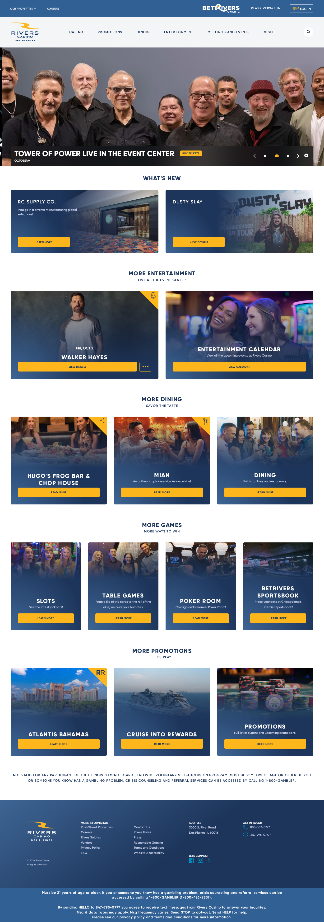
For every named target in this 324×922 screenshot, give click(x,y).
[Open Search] (308, 32)
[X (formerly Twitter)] (211, 864)
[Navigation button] (298, 156)
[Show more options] (145, 367)
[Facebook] (193, 864)
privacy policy (132, 917)
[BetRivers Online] (221, 8)
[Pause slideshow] (306, 155)
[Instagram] (202, 864)
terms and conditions (173, 917)
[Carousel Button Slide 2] (276, 156)
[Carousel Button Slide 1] (265, 156)
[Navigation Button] (254, 156)
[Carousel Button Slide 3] (287, 156)
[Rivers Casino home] (25, 32)
